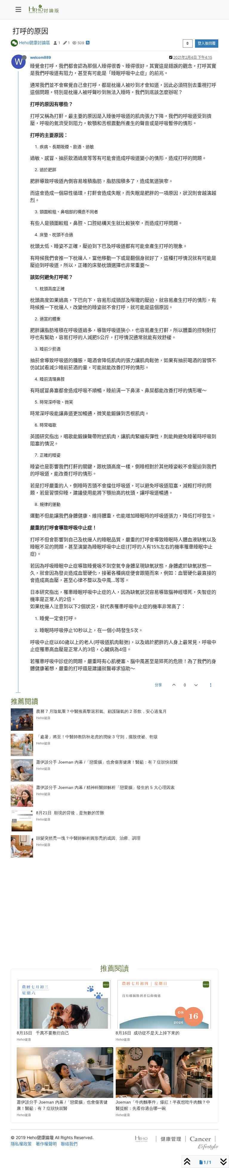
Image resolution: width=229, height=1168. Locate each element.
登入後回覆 (207, 43)
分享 (158, 685)
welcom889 (40, 57)
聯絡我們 (69, 1143)
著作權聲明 (46, 1143)
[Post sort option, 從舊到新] (188, 43)
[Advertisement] (114, 903)
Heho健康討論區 (34, 42)
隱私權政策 (21, 1143)
